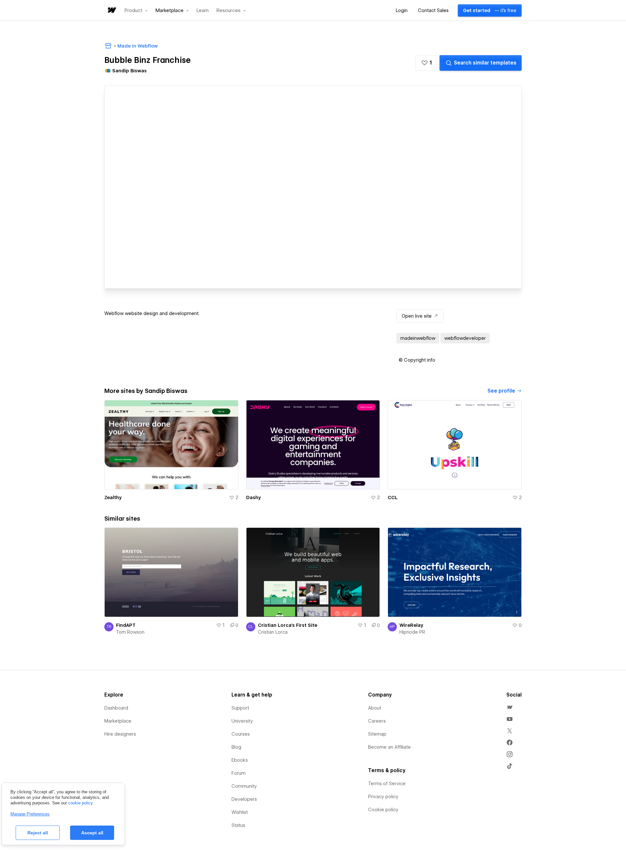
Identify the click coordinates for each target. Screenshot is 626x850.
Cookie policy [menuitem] (383, 809)
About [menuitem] (374, 708)
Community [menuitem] (244, 786)
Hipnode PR (412, 632)
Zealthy (113, 497)
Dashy (253, 497)
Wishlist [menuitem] (239, 812)
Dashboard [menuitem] (116, 708)
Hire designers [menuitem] (120, 734)
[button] (136, 10)
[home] (111, 10)
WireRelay (411, 625)
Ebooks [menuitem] (239, 760)
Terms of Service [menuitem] (387, 783)
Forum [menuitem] (238, 773)
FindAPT (126, 625)
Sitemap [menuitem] (377, 734)
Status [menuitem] (238, 825)
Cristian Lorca (273, 632)
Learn (203, 10)
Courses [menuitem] (240, 734)
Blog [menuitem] (236, 747)
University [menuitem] (242, 721)
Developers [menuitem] (244, 799)
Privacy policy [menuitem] (383, 796)
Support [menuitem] (240, 708)
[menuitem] (509, 707)
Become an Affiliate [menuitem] (389, 747)
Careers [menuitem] (377, 721)
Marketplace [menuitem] (117, 721)
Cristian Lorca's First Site (287, 625)
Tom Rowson (130, 632)
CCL (392, 497)
